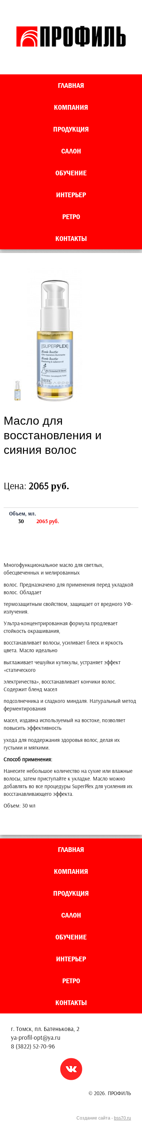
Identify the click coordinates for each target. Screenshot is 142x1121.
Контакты (71, 238)
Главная (71, 85)
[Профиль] (71, 44)
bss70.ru (122, 1118)
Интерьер (71, 195)
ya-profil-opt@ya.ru (35, 1037)
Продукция (71, 129)
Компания (71, 107)
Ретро (71, 217)
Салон (71, 151)
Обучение (71, 173)
